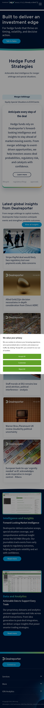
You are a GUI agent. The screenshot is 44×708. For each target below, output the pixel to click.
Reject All (22, 369)
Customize (22, 363)
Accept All (22, 356)
